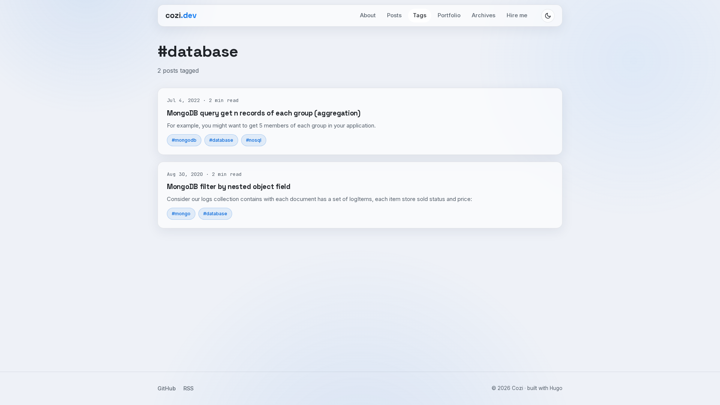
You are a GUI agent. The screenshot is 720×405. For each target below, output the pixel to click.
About (368, 15)
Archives (483, 15)
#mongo (181, 213)
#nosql (253, 140)
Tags (419, 15)
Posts (394, 15)
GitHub (167, 388)
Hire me (517, 15)
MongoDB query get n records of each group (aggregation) (263, 113)
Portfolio (449, 15)
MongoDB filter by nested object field (229, 186)
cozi (180, 15)
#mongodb (184, 140)
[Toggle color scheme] (548, 15)
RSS (188, 388)
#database (221, 140)
